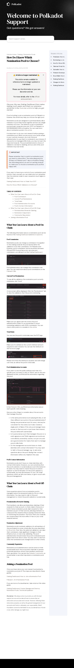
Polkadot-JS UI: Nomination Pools (18, 580)
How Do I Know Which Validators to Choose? (22, 185)
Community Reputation (22, 215)
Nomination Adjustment (22, 213)
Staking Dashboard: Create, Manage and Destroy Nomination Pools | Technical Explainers (23, 589)
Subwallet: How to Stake (60, 69)
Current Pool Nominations (23, 199)
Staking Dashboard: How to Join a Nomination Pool (24, 576)
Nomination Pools (29, 54)
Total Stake (18, 201)
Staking (20, 54)
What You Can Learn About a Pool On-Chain (26, 194)
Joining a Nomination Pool (19, 217)
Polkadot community (36, 553)
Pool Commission (20, 197)
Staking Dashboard (22, 235)
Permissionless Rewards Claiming (25, 210)
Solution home (11, 54)
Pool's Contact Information (23, 206)
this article (28, 130)
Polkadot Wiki (11, 271)
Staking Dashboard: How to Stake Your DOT (21, 181)
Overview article (25, 108)
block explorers (37, 235)
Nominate (12, 349)
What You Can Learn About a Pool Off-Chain (26, 208)
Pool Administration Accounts (24, 204)
